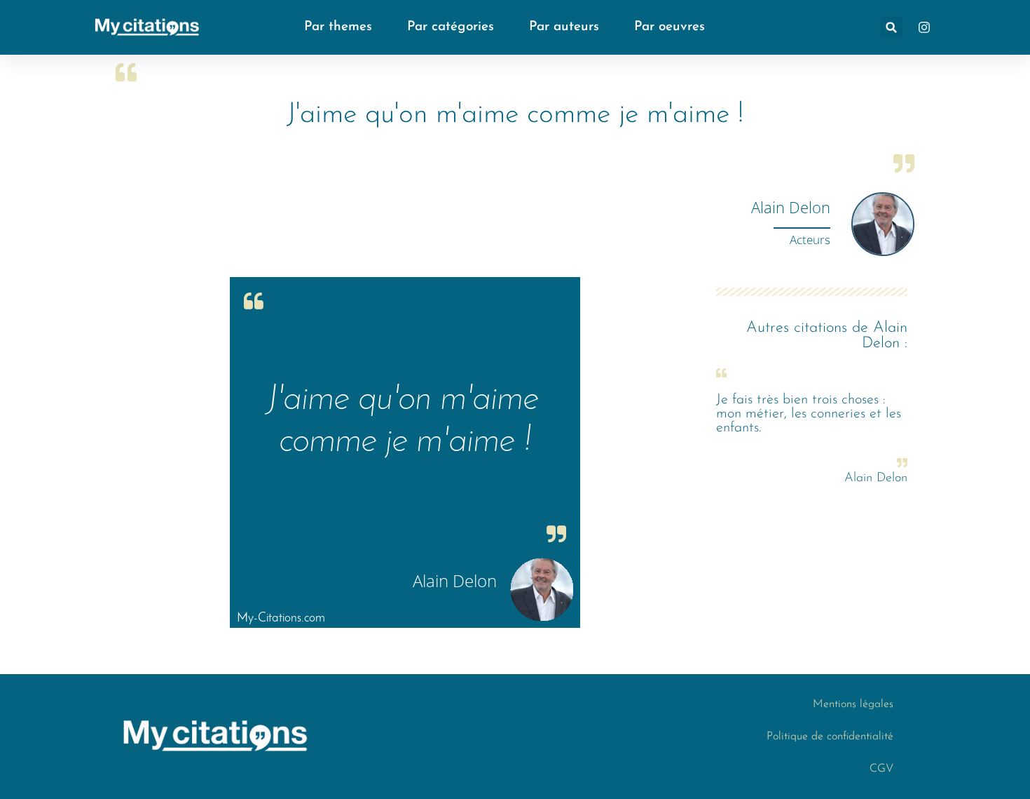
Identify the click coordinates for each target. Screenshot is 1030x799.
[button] (891, 28)
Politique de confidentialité (830, 736)
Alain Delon (790, 206)
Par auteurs (564, 27)
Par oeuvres (669, 27)
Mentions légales (853, 704)
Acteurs (810, 239)
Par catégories (450, 27)
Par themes (338, 27)
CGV (881, 768)
